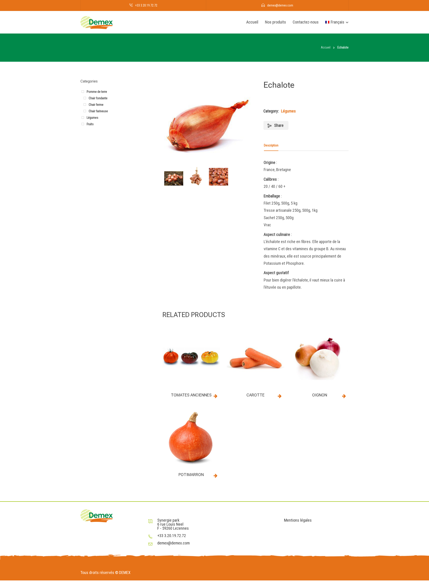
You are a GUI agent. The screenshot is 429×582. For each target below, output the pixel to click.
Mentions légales (298, 520)
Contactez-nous (306, 22)
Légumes (288, 111)
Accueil (252, 22)
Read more (215, 396)
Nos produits (275, 22)
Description (271, 145)
